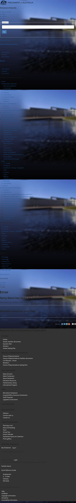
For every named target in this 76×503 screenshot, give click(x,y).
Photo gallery (7, 157)
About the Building (9, 152)
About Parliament (8, 378)
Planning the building (10, 203)
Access (5, 185)
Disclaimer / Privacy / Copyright (13, 168)
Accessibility (7, 183)
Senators (6, 106)
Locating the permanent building (13, 201)
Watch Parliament (9, 115)
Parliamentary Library (10, 383)
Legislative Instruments (10, 399)
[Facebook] (62, 324)
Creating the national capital (12, 199)
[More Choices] (69, 324)
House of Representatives (9, 44)
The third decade (8, 216)
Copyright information (9, 496)
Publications (7, 132)
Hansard (4, 54)
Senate (2, 61)
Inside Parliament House (11, 159)
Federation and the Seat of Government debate (18, 196)
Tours (5, 146)
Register (6, 177)
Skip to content (6, 12)
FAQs (5, 170)
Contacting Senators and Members (14, 110)
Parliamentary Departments (12, 128)
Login (15, 460)
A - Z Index (6, 163)
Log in (3, 14)
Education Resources (10, 137)
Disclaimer (5, 498)
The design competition (10, 205)
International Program (10, 130)
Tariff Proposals (8, 397)
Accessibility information (9, 500)
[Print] (75, 324)
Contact (4, 16)
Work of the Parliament (10, 121)
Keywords (5, 22)
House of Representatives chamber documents (18, 358)
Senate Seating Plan (9, 348)
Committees (5, 52)
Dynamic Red (7, 344)
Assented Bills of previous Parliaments (15, 395)
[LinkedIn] (64, 324)
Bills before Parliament (10, 393)
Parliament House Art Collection (13, 154)
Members (6, 108)
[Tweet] (67, 324)
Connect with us (8, 179)
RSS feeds (6, 181)
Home (4, 282)
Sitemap (4, 315)
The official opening (9, 210)
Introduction (7, 192)
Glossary (6, 172)
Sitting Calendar (8, 139)
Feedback (5, 493)
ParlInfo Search (6, 466)
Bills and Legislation (9, 86)
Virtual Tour (7, 148)
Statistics (6, 99)
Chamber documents (10, 90)
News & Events (7, 374)
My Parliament (4, 274)
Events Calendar (8, 117)
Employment (7, 134)
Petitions (6, 101)
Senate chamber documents (12, 342)
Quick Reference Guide (8, 470)
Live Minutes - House (9, 360)
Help (3, 18)
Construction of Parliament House (14, 208)
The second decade (9, 214)
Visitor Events (7, 150)
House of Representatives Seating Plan (15, 365)
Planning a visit (8, 143)
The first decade (8, 212)
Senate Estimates (8, 97)
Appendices (7, 219)
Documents (5, 57)
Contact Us (6, 165)
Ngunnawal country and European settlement (17, 194)
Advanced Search (5, 40)
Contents (6, 190)
